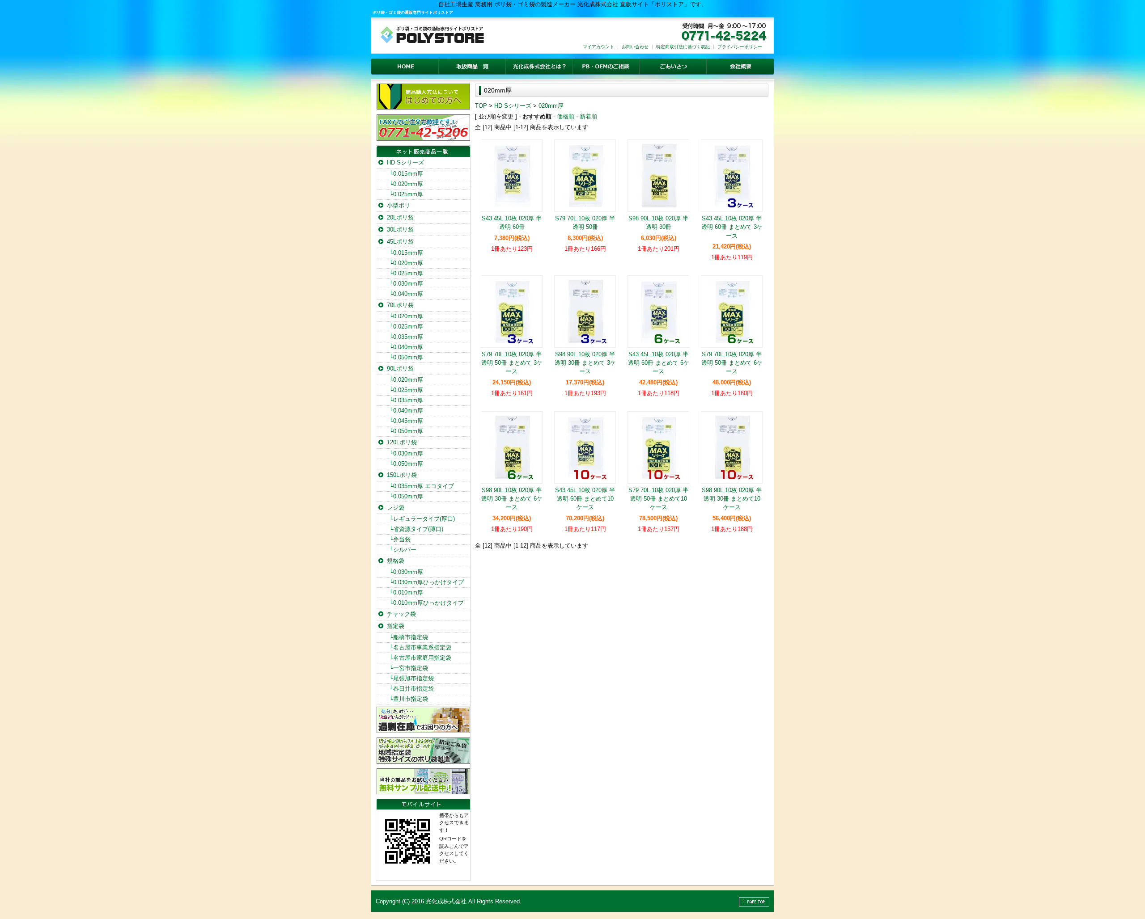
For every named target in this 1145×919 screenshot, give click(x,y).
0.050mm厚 (406, 357)
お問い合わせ (635, 46)
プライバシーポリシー (739, 46)
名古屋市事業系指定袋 (420, 647)
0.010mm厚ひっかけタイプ (426, 602)
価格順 (565, 116)
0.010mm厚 (406, 592)
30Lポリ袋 (400, 229)
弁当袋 (400, 539)
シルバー (402, 549)
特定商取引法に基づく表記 (683, 46)
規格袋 (395, 560)
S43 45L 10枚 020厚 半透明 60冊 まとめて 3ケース (732, 227)
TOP (481, 105)
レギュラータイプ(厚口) (422, 518)
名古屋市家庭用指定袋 (420, 657)
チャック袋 (401, 614)
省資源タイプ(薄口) (416, 529)
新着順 (588, 116)
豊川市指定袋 (408, 699)
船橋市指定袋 (408, 637)
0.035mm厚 (406, 336)
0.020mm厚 (406, 184)
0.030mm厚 (406, 283)
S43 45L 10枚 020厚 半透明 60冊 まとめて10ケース (585, 498)
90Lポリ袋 (400, 368)
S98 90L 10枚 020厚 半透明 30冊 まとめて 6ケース (512, 498)
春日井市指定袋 (411, 688)
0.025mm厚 (406, 194)
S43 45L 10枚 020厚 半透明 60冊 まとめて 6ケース (658, 363)
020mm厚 (551, 105)
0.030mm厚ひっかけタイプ (426, 582)
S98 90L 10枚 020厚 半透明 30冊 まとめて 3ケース (585, 363)
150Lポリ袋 (402, 475)
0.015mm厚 (406, 173)
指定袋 (395, 626)
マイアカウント (598, 46)
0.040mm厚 (406, 294)
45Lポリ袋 (400, 241)
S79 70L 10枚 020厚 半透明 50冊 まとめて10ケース (658, 498)
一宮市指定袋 (408, 668)
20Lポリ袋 (400, 217)
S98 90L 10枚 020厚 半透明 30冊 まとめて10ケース (732, 498)
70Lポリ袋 (400, 305)
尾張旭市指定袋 (411, 678)
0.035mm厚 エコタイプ (421, 486)
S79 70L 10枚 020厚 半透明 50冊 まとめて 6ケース (732, 363)
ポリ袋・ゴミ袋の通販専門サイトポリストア (413, 12)
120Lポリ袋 (402, 442)
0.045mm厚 (406, 420)
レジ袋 (395, 507)
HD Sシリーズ (512, 105)
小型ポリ (398, 205)
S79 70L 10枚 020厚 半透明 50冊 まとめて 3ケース (512, 363)
